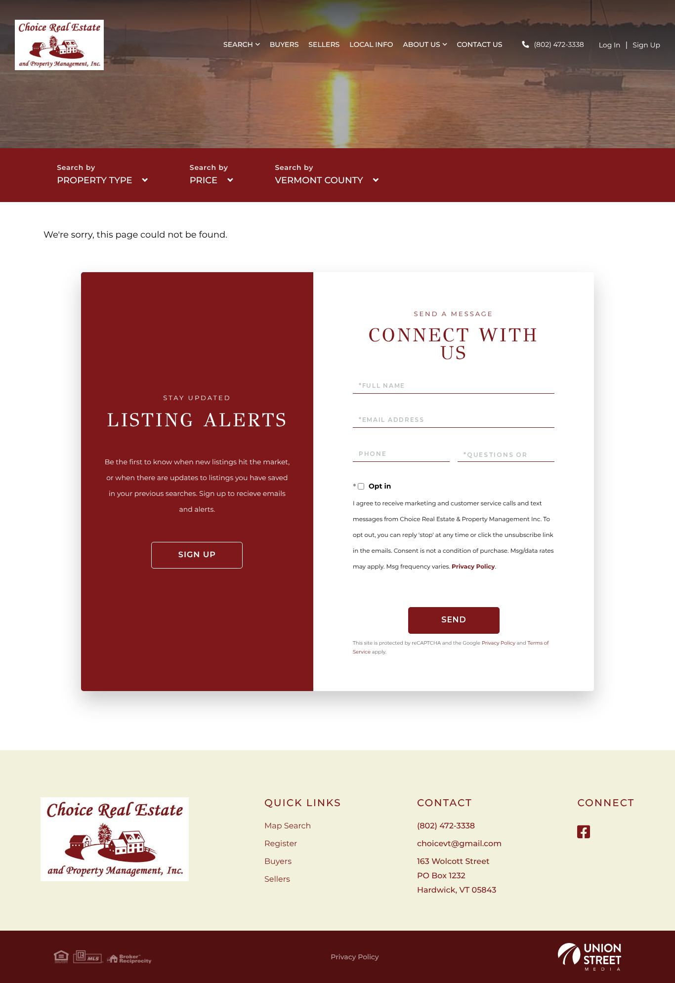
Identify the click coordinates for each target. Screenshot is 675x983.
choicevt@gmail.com (459, 844)
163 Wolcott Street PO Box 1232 (456, 876)
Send (453, 619)
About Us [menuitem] (421, 44)
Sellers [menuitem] (323, 44)
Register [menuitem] (280, 844)
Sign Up (646, 45)
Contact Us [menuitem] (480, 44)
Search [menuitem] (238, 44)
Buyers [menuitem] (284, 44)
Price (203, 180)
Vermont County (319, 180)
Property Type (94, 180)
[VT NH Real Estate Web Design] (589, 957)
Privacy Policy (473, 567)
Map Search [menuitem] (287, 826)
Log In (610, 45)
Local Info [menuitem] (371, 44)
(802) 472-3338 (559, 44)
